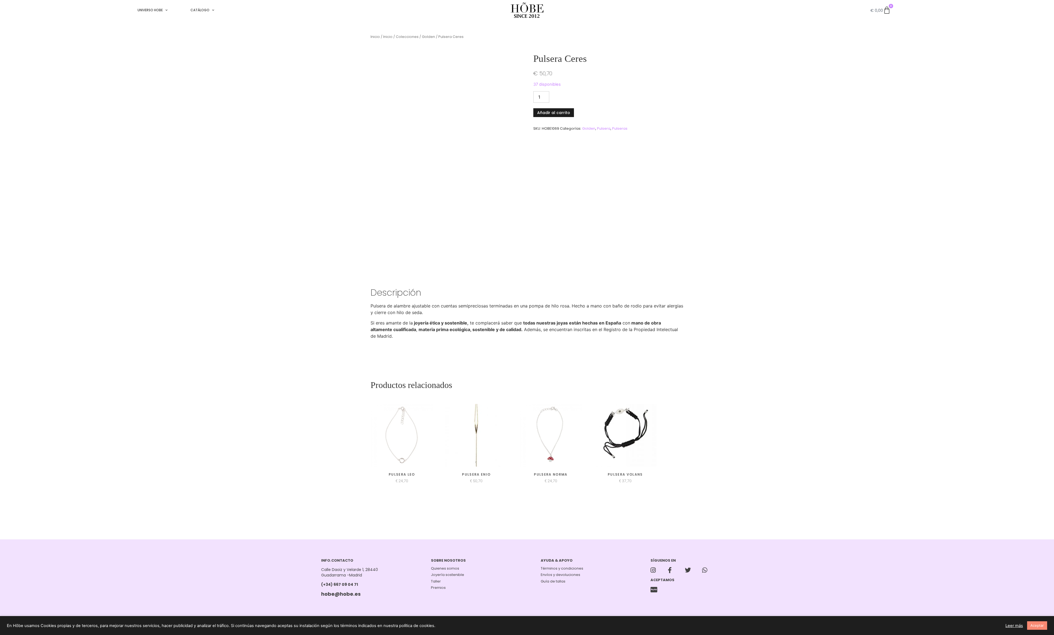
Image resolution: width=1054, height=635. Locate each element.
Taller (436, 581)
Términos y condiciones (562, 568)
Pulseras (619, 128)
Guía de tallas (553, 581)
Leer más (1014, 625)
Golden (428, 36)
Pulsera (603, 128)
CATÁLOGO (199, 10)
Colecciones (407, 36)
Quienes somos (445, 568)
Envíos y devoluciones (560, 574)
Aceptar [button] (1037, 625)
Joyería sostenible (447, 574)
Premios (438, 587)
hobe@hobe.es (341, 593)
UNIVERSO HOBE (150, 10)
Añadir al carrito (553, 112)
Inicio (375, 36)
